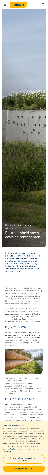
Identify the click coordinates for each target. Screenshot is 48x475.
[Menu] (5, 5)
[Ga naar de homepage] (18, 5)
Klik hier (13, 449)
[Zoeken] (43, 5)
